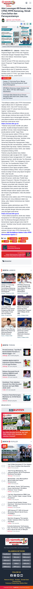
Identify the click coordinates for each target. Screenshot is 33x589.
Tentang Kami (16, 581)
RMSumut (7, 560)
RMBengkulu (7, 563)
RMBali (16, 563)
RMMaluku (6, 566)
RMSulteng (16, 560)
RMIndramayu (26, 566)
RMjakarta (26, 554)
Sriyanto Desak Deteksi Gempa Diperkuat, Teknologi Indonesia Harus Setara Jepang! (19, 504)
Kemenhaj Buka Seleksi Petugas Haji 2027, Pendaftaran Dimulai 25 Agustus (16, 456)
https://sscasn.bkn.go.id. (10, 123)
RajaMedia (6, 554)
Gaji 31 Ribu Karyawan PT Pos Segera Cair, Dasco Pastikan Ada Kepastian (19, 465)
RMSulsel (26, 560)
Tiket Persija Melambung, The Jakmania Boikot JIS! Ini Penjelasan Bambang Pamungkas (19, 472)
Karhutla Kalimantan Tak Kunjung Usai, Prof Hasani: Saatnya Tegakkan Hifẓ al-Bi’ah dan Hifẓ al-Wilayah (19, 527)
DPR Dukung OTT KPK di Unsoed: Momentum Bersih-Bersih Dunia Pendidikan (18, 512)
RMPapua (16, 566)
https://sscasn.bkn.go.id (10, 213)
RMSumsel (26, 557)
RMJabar (7, 557)
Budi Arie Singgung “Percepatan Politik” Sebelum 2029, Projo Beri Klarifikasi (18, 519)
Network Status (9, 579)
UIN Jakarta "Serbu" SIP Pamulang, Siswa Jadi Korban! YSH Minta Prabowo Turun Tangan (19, 488)
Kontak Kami (25, 579)
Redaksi (17, 579)
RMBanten (16, 554)
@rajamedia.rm (6, 405)
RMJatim (16, 557)
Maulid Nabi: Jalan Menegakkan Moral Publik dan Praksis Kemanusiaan (18, 480)
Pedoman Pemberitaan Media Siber (17, 583)
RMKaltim (26, 563)
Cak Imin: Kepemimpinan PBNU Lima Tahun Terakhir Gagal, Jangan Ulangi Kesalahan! (19, 496)
